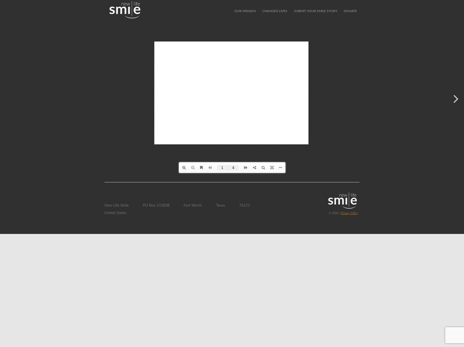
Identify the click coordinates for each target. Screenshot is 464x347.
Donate (350, 11)
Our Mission (245, 11)
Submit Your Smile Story (315, 11)
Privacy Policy (349, 213)
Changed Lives (274, 11)
